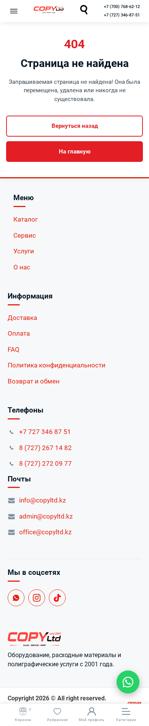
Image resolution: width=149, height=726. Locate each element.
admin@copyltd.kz (46, 516)
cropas (134, 703)
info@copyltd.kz (42, 500)
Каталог (25, 219)
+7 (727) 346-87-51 (122, 15)
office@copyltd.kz (45, 532)
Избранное (57, 720)
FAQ (13, 349)
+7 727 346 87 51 (45, 432)
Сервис (24, 235)
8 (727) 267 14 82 (45, 448)
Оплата (19, 333)
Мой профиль (92, 720)
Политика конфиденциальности (56, 365)
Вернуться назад (75, 125)
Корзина (23, 715)
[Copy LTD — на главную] (74, 639)
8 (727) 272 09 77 (45, 463)
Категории (126, 720)
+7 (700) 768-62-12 (122, 6)
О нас (21, 267)
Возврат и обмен (34, 381)
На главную (75, 151)
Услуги (23, 251)
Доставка (22, 317)
